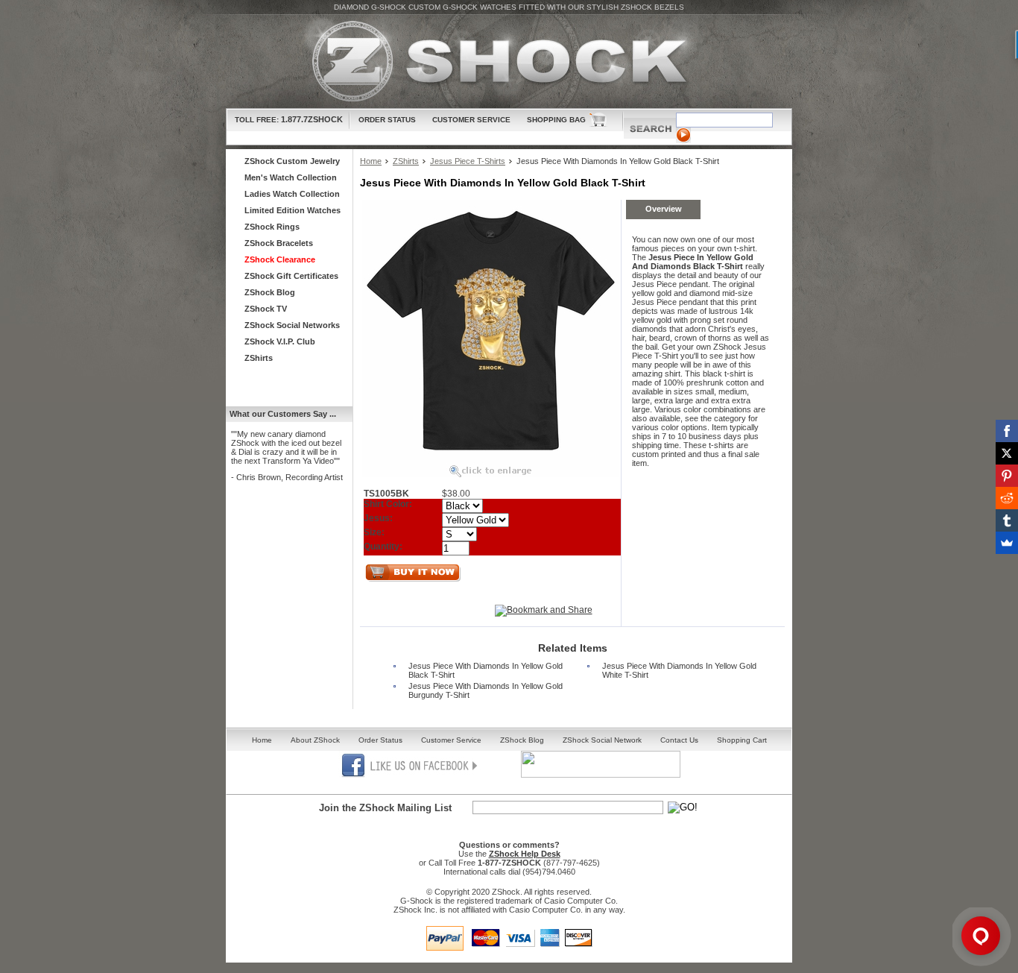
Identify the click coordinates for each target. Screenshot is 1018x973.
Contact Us (679, 740)
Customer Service (471, 120)
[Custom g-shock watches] (509, 61)
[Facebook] (1007, 431)
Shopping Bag (556, 120)
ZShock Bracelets (278, 243)
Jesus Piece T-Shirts (467, 161)
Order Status (387, 120)
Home (371, 161)
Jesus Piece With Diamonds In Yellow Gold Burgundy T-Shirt (485, 690)
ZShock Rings (272, 226)
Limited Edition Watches (292, 210)
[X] (1007, 453)
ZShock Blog (269, 292)
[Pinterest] (1007, 476)
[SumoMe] (1007, 543)
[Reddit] (1007, 498)
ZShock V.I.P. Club (279, 341)
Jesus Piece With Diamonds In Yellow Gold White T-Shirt (679, 670)
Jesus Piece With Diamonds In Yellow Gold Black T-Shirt (485, 670)
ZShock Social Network (602, 740)
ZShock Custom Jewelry (292, 161)
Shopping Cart (742, 740)
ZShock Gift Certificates (291, 275)
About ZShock (315, 740)
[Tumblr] (1007, 520)
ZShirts (406, 161)
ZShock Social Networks (292, 325)
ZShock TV (265, 308)
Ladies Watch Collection (292, 193)
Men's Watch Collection (290, 177)
